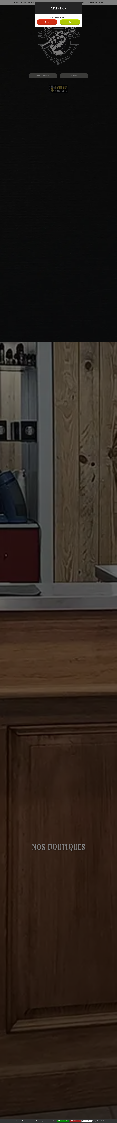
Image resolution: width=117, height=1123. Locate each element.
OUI (70, 22)
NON (47, 22)
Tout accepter (63, 1121)
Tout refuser (76, 1121)
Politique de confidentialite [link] (99, 1120)
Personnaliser (86, 1121)
